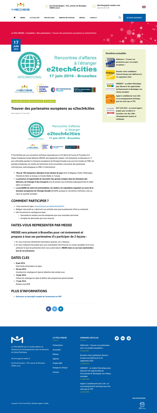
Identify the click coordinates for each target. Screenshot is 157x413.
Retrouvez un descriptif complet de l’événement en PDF (39, 296)
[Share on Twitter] (54, 308)
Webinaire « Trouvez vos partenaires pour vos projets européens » (127, 62)
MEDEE (22, 18)
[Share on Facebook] (48, 308)
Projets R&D (49, 18)
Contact (93, 18)
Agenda (25, 101)
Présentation (58, 345)
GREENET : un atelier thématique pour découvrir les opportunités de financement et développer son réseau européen (129, 88)
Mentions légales (37, 403)
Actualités (34, 18)
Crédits (46, 403)
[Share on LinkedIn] (60, 308)
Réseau (82, 18)
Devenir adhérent (134, 18)
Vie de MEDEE (49, 101)
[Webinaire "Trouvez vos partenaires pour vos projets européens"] (110, 62)
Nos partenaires (36, 101)
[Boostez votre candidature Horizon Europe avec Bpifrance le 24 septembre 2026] (110, 74)
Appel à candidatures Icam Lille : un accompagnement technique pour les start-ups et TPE (128, 98)
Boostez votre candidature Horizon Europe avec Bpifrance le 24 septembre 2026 (129, 74)
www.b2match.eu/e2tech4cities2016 (49, 206)
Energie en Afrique (67, 18)
